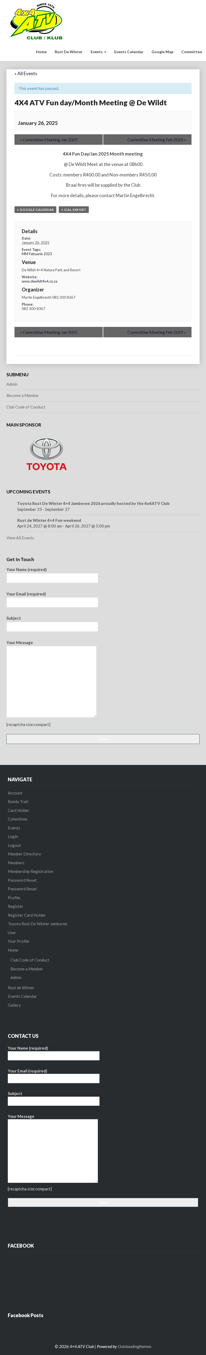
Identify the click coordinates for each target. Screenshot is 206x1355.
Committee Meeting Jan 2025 (49, 139)
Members (16, 862)
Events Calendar (129, 51)
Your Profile (18, 941)
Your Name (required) (26, 569)
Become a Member (22, 395)
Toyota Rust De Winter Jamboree (37, 923)
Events (97, 51)
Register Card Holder (27, 915)
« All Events (25, 73)
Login (13, 836)
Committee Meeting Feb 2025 (156, 139)
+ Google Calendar (35, 209)
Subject (13, 618)
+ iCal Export (73, 209)
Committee (191, 51)
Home (41, 51)
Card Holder (19, 810)
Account (15, 792)
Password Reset (22, 880)
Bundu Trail (18, 801)
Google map (162, 51)
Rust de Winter (69, 51)
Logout (14, 845)
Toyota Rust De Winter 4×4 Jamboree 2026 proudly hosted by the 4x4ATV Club (93, 503)
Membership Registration (30, 871)
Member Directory (24, 853)
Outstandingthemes (134, 1346)
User (12, 932)
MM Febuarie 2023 (37, 254)
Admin (11, 384)
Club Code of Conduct (25, 406)
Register (15, 906)
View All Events (20, 537)
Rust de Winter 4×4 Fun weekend (49, 520)
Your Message (19, 642)
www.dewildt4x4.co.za (39, 281)
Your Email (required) (26, 593)
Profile (14, 897)
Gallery (14, 1005)
